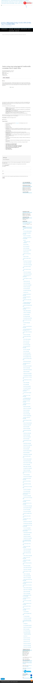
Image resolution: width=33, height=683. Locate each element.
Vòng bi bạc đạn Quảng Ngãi (27, 627)
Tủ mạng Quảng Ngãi (26, 616)
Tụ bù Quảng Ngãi (25, 611)
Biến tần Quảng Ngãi (26, 248)
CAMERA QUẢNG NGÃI (4, 0)
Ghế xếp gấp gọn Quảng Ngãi (27, 375)
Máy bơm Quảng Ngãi (26, 410)
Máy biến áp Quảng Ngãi (26, 406)
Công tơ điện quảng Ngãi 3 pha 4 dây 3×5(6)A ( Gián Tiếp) (27, 662)
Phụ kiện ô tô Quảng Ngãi (27, 489)
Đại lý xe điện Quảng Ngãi (27, 339)
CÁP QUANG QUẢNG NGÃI (27, 290)
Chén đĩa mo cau (25, 292)
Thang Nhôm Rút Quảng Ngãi (27, 538)
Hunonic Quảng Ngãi (26, 382)
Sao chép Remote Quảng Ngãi (27, 505)
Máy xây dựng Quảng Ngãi (27, 460)
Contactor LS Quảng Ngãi (27, 312)
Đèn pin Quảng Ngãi (26, 351)
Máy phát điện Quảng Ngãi (27, 443)
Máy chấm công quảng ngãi (27, 415)
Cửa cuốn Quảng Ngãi (26, 314)
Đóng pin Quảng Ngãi (26, 371)
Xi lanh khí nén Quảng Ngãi (27, 645)
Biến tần (24, 240)
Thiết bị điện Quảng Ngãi (26, 565)
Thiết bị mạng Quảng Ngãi (27, 575)
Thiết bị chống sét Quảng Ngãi (27, 555)
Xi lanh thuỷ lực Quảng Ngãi (27, 647)
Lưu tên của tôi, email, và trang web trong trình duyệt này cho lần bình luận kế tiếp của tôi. (15, 176)
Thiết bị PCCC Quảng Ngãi (27, 577)
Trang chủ (3, 34)
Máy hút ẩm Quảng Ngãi (26, 428)
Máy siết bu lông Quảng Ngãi (27, 450)
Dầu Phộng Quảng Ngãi (26, 316)
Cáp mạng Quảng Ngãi (26, 288)
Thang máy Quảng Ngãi (26, 534)
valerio (17, 681)
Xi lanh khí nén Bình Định (27, 634)
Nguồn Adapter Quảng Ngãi (27, 466)
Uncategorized (25, 623)
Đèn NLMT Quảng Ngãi (26, 349)
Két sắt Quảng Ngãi (26, 384)
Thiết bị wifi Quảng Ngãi (26, 591)
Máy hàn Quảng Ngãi (26, 426)
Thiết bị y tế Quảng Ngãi (26, 593)
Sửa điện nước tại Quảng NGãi (27, 521)
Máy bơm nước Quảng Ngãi (27, 408)
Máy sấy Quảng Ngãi (26, 448)
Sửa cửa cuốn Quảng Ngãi (27, 511)
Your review (4, 166)
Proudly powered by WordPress (5, 681)
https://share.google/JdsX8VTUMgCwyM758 (24, 677)
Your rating (3, 165)
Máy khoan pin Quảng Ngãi (27, 433)
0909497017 (29, 671)
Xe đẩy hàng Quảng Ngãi (26, 632)
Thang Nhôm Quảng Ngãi (27, 536)
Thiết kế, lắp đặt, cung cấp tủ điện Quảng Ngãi (7, 3)
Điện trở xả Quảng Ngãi (26, 367)
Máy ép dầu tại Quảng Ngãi (27, 424)
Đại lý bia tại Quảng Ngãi (26, 334)
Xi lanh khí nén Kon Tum (26, 641)
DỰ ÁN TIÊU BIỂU (13, 0)
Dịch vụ (9, 0)
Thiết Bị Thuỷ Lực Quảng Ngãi (27, 589)
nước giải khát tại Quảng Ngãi (27, 468)
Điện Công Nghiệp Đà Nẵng (27, 356)
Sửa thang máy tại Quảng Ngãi (27, 523)
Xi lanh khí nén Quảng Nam (27, 643)
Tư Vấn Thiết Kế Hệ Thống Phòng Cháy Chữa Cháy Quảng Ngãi (27, 620)
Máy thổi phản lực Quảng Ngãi (27, 454)
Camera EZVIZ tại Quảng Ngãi (27, 264)
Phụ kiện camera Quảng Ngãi (27, 476)
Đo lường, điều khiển (26, 0)
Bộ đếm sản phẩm (26, 256)
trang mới (22, 3)
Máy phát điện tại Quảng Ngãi (27, 445)
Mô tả (4, 77)
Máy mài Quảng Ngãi (26, 438)
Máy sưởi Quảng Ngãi (26, 452)
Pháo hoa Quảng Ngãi (26, 474)
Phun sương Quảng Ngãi (26, 491)
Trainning (16, 3)
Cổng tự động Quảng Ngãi (27, 310)
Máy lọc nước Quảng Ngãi (27, 436)
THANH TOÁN (17, 30)
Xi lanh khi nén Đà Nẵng (26, 639)
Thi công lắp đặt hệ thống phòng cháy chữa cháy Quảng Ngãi (27, 541)
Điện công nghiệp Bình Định (27, 354)
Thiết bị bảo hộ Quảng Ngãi (27, 549)
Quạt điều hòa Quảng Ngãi (27, 495)
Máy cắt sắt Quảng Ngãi (26, 413)
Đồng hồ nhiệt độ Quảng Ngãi (27, 369)
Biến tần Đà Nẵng (25, 244)
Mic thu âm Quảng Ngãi (26, 464)
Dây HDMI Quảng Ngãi (26, 322)
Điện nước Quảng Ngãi (19, 0)
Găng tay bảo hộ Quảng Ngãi (27, 373)
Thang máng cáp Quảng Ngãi (27, 532)
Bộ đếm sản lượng (26, 251)
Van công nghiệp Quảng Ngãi (27, 625)
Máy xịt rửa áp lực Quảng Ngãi (27, 462)
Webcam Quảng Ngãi (26, 629)
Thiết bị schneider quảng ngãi (27, 587)
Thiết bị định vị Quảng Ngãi (27, 569)
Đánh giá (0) (7, 77)
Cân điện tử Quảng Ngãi (26, 286)
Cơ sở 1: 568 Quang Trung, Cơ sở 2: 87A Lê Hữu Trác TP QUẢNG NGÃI (16, 23)
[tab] (4, 77)
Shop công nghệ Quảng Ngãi (27, 507)
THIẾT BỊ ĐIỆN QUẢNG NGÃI (27, 567)
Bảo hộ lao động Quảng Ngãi (27, 231)
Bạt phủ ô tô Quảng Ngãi (26, 235)
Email (3, 173)
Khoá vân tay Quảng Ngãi (27, 386)
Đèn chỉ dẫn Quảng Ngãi (26, 344)
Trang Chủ (19, 3)
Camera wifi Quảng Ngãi (26, 283)
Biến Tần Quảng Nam (26, 246)
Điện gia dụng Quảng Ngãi (27, 361)
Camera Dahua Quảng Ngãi (27, 262)
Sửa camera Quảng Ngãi (26, 509)
